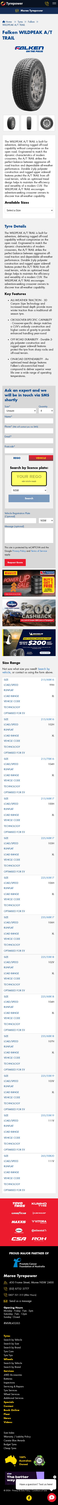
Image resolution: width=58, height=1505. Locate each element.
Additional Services (13, 1398)
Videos (8, 1422)
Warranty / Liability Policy (17, 1436)
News (7, 1418)
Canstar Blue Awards (14, 1440)
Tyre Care (9, 1351)
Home (8, 21)
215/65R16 (47, 719)
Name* (8, 416)
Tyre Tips (8, 1355)
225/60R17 (47, 838)
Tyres (7, 1335)
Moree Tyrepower (31, 10)
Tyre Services (10, 1390)
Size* (7, 406)
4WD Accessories (13, 1374)
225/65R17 (47, 877)
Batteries (8, 1378)
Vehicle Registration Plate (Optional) (17, 515)
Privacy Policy (19, 551)
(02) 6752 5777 (19, 1288)
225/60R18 (47, 996)
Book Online (11, 1410)
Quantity (43, 406)
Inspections (9, 1382)
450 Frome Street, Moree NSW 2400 (31, 1282)
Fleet (7, 1414)
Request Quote (15, 562)
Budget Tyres (10, 1444)
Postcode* (10, 446)
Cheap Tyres (10, 1448)
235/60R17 (47, 917)
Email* (8, 436)
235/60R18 (47, 1036)
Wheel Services (11, 1394)
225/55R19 (47, 1075)
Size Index (9, 1432)
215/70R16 (47, 758)
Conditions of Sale (39, 1490)
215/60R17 (47, 798)
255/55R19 (47, 1115)
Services (9, 1371)
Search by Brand (12, 1347)
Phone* (21, 426)
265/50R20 (47, 1155)
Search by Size (11, 1343)
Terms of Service (39, 551)
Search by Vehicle (13, 1339)
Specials (9, 1402)
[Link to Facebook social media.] (29, 1498)
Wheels (8, 1359)
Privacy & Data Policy (21, 1490)
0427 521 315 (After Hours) (22, 1294)
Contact (8, 1406)
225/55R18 (47, 957)
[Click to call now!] (47, 3)
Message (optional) (14, 526)
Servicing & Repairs (14, 1386)
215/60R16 (47, 679)
